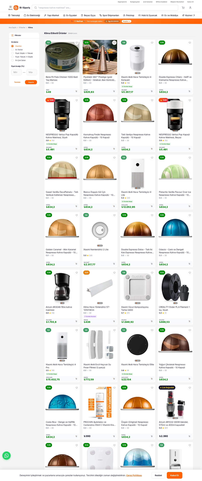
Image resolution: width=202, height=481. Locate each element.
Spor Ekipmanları (111, 15)
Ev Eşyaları (71, 15)
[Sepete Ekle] (76, 91)
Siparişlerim (122, 2)
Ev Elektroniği (33, 15)
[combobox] (107, 8)
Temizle (17, 82)
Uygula (31, 82)
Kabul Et (174, 475)
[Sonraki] (194, 15)
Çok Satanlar (148, 2)
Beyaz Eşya (89, 15)
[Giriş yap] (190, 7)
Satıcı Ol (190, 2)
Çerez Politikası (134, 475)
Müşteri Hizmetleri (177, 2)
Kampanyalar (135, 2)
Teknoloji (15, 15)
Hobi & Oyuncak (149, 15)
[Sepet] (183, 7)
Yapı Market (53, 15)
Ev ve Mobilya (171, 15)
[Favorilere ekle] (76, 43)
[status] (101, 21)
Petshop (130, 15)
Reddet (158, 475)
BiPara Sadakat (161, 2)
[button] (6, 455)
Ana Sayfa (12, 27)
